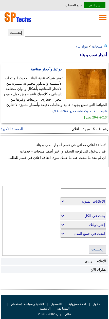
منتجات (97, 46)
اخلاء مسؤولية (77, 304)
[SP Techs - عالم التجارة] (17, 22)
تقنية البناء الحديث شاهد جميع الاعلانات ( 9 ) (79, 111)
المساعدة (63, 308)
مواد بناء (82, 46)
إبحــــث (97, 249)
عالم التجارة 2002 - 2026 (54, 314)
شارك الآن (98, 270)
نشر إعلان (94, 5)
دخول (96, 304)
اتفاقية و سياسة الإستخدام (27, 304)
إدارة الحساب (73, 5)
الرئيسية (45, 308)
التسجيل (56, 304)
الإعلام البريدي (95, 261)
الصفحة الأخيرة (12, 129)
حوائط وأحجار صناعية (47, 69)
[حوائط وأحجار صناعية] (84, 99)
